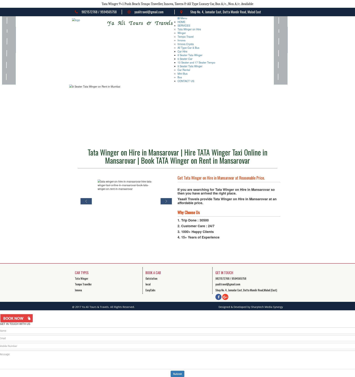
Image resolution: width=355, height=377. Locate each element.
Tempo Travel (186, 36)
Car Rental (184, 70)
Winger (182, 33)
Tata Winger (81, 278)
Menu (183, 18)
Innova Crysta (186, 44)
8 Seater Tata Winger (190, 55)
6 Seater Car (185, 59)
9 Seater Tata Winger (190, 66)
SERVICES (184, 25)
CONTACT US (186, 81)
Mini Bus (182, 73)
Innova (181, 40)
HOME (181, 22)
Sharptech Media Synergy (267, 307)
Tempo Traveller (83, 284)
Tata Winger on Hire (189, 29)
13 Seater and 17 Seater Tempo (196, 62)
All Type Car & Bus (188, 48)
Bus (180, 77)
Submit (177, 373)
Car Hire (182, 51)
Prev (86, 201)
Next (166, 201)
